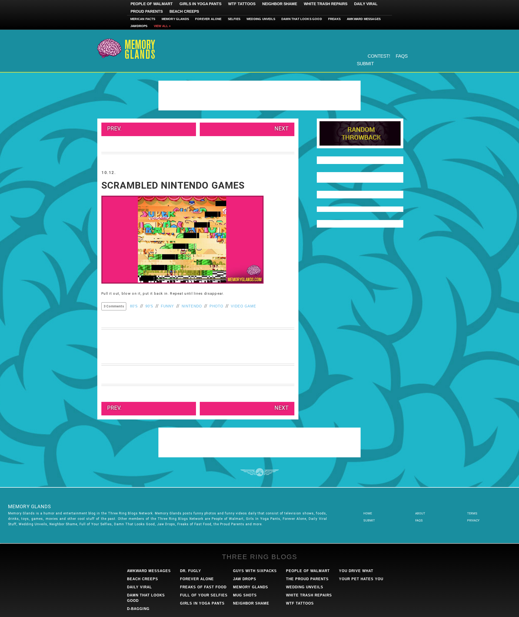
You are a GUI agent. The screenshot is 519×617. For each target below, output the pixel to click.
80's (134, 306)
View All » (162, 26)
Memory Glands (175, 19)
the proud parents (307, 579)
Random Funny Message (360, 133)
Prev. (114, 128)
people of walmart (308, 571)
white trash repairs (309, 595)
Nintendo (192, 306)
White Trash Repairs (325, 4)
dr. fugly (190, 571)
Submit (365, 63)
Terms (472, 513)
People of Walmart (152, 4)
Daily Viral (366, 4)
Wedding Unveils (261, 19)
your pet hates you (361, 579)
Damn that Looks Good (301, 19)
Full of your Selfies (204, 595)
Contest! (379, 56)
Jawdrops (139, 26)
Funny (167, 306)
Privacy (473, 520)
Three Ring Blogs (259, 556)
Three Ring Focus (259, 472)
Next (281, 128)
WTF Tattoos (241, 4)
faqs (419, 520)
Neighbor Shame (279, 4)
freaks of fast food (203, 587)
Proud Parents (147, 11)
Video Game (243, 306)
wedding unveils (304, 587)
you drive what (356, 571)
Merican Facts (142, 19)
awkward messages (149, 571)
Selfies (234, 19)
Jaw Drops (244, 579)
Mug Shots (245, 595)
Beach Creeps (184, 11)
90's (149, 306)
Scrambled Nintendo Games (173, 185)
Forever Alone (208, 19)
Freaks (334, 19)
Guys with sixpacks (255, 571)
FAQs (402, 56)
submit (369, 520)
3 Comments (114, 306)
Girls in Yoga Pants (200, 4)
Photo (216, 306)
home (367, 513)
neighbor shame (251, 603)
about (420, 513)
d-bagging (138, 609)
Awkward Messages (364, 19)
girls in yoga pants (202, 603)
